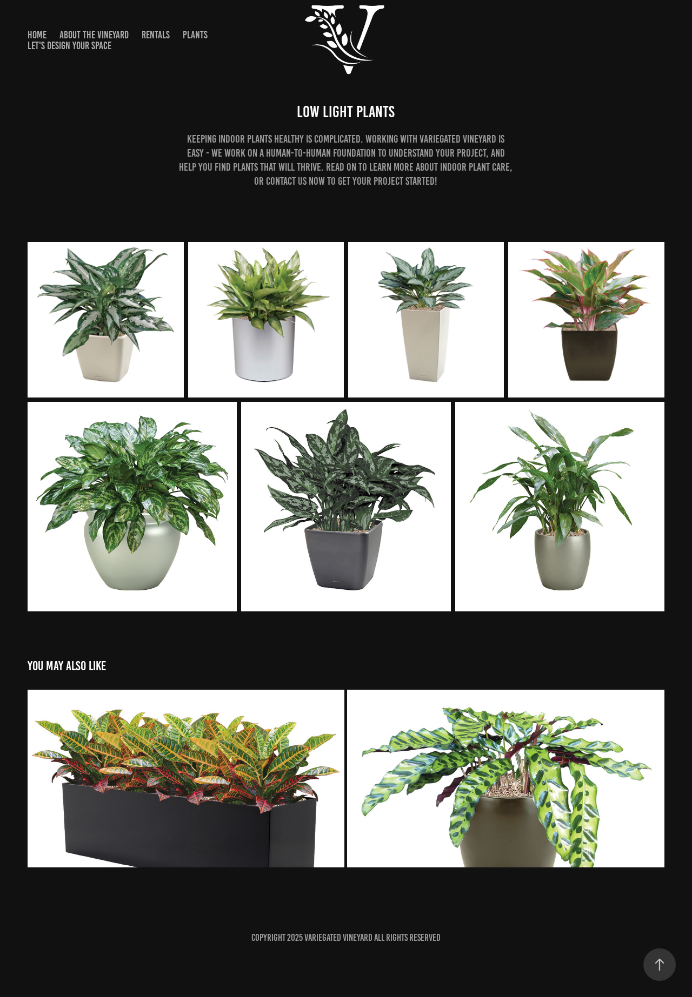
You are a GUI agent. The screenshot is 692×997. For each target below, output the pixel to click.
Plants (195, 35)
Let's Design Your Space (69, 45)
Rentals (156, 35)
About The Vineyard (94, 35)
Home (37, 35)
